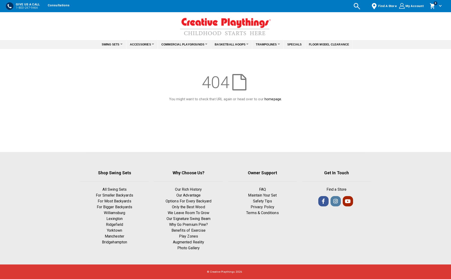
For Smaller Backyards (114, 195)
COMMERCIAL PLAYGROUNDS (181, 44)
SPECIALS (301, 44)
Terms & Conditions (262, 213)
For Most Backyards (114, 201)
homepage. (273, 99)
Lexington (114, 218)
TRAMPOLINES (270, 44)
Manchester (114, 236)
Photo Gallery (188, 248)
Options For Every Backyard (188, 201)
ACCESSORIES (136, 44)
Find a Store (336, 189)
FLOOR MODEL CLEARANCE (335, 44)
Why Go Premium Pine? (188, 224)
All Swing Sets (114, 189)
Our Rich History (188, 189)
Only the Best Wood (188, 207)
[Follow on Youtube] (348, 201)
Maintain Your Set (262, 195)
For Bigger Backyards (114, 207)
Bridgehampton (114, 242)
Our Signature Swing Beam (188, 218)
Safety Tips (262, 201)
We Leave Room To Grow (188, 213)
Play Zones (188, 236)
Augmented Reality (188, 242)
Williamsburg (114, 213)
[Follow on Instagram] (335, 201)
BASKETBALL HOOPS (231, 44)
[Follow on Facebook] (323, 201)
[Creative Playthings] (225, 25)
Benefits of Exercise (188, 230)
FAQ (262, 189)
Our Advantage (188, 195)
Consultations (59, 5)
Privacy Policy (262, 207)
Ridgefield (114, 224)
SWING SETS (104, 44)
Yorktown (114, 230)
